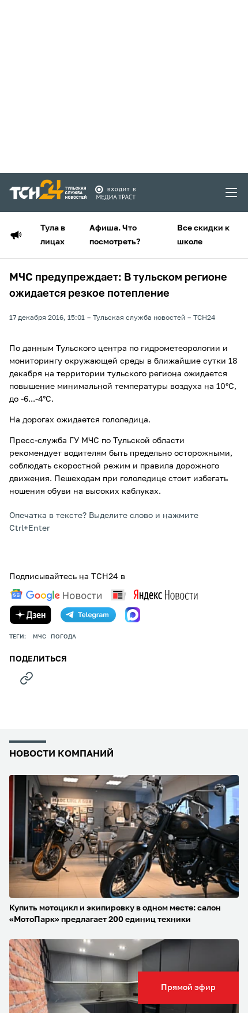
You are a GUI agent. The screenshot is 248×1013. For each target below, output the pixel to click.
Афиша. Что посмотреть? (114, 235)
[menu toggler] (232, 192)
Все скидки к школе (203, 235)
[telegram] (88, 614)
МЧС (39, 637)
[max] (132, 614)
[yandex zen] (30, 615)
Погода (63, 637)
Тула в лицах (52, 235)
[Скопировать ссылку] (26, 678)
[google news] (56, 595)
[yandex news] (154, 595)
